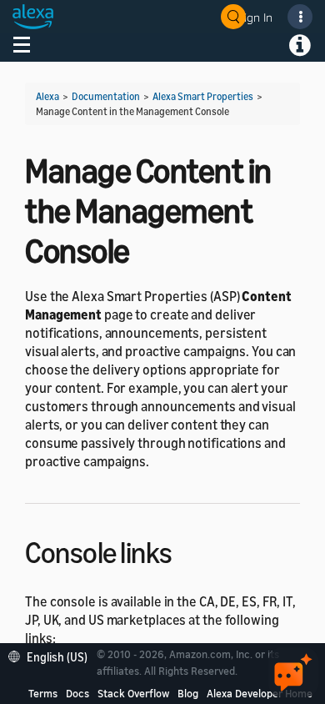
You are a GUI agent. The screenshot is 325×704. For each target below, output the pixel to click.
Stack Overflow (133, 693)
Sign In (255, 17)
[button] (52, 655)
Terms (43, 693)
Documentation (106, 96)
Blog (188, 693)
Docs (77, 693)
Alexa (47, 96)
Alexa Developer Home (259, 693)
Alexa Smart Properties (202, 96)
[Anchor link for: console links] (187, 550)
